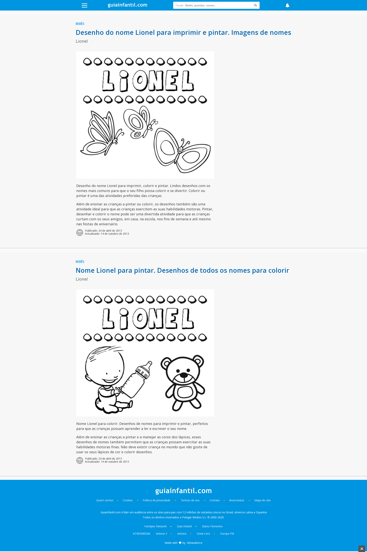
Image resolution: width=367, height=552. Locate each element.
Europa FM (227, 533)
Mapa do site (262, 500)
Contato (215, 500)
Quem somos (104, 500)
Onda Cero (203, 533)
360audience (194, 543)
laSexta (181, 533)
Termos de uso (190, 500)
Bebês (80, 24)
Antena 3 (161, 533)
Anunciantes (236, 500)
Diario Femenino (212, 526)
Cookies (128, 500)
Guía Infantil (184, 526)
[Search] (255, 5)
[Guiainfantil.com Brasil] (127, 6)
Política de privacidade (157, 500)
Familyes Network (155, 526)
